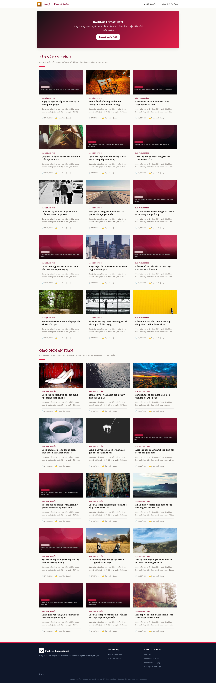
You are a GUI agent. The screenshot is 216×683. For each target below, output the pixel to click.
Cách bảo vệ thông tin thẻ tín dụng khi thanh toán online (60, 396)
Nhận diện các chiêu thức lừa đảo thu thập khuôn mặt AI (108, 268)
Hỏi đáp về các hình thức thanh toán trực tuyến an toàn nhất (154, 616)
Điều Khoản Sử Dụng (152, 663)
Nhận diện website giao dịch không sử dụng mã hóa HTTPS (153, 506)
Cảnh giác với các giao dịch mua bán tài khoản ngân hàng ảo (60, 616)
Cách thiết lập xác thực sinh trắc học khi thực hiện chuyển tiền (108, 616)
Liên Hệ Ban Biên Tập (152, 667)
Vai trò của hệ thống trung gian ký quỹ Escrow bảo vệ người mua (60, 506)
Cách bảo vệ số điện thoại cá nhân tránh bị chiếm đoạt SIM (59, 213)
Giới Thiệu (148, 654)
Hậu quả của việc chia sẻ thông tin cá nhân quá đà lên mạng (108, 323)
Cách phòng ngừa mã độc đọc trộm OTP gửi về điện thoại (106, 561)
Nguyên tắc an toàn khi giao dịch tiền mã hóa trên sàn (152, 396)
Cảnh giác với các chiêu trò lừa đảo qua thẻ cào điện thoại (107, 451)
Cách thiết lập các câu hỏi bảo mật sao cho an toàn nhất (153, 268)
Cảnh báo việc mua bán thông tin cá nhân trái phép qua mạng (107, 158)
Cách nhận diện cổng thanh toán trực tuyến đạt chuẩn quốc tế (59, 451)
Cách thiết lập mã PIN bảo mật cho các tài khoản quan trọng (60, 268)
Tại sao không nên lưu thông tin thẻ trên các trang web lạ (60, 561)
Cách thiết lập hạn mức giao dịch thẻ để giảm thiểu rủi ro (108, 506)
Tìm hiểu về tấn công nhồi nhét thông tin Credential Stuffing (105, 103)
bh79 (41, 674)
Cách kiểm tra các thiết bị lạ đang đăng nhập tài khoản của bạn (152, 323)
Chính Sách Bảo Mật (152, 658)
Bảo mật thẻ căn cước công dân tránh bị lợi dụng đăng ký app (154, 213)
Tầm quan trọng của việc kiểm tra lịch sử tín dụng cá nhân (106, 213)
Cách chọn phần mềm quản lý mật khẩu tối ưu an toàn (152, 103)
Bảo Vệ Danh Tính (151, 4)
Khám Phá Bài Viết (108, 37)
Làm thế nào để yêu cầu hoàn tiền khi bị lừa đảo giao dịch (154, 451)
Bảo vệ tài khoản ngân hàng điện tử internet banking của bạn (153, 561)
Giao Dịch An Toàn (170, 4)
